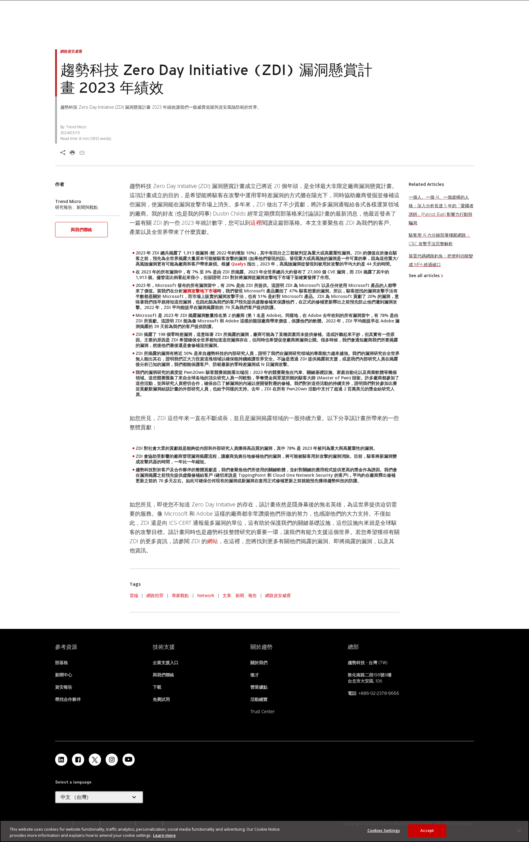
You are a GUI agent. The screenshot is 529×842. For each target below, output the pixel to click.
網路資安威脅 (278, 595)
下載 (157, 687)
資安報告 (63, 687)
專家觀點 (180, 595)
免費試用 (161, 699)
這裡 (255, 222)
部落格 (61, 662)
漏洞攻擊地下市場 (200, 291)
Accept (427, 830)
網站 (212, 541)
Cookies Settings (383, 830)
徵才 (254, 674)
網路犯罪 (154, 595)
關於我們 (259, 662)
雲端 (133, 595)
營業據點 (259, 687)
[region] (264, 831)
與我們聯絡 (81, 229)
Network (205, 595)
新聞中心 (63, 674)
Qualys (238, 264)
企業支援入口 (165, 662)
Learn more (164, 835)
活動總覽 (259, 699)
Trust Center (262, 711)
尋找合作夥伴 (68, 699)
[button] (81, 231)
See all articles (424, 275)
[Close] (519, 830)
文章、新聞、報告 (240, 595)
